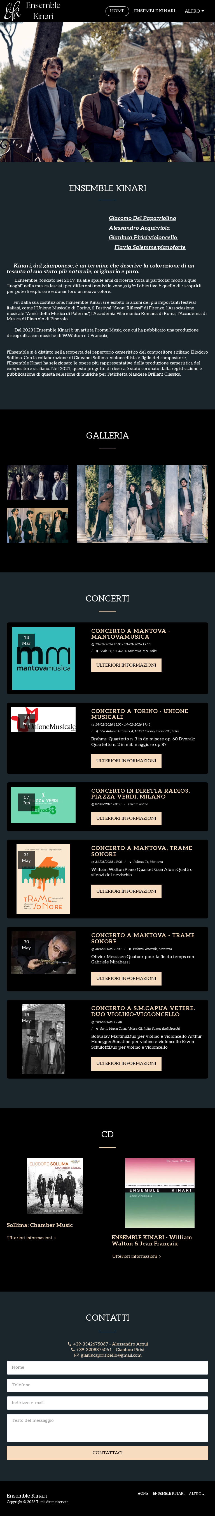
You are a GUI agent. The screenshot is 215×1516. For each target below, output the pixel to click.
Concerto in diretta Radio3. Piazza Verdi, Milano (140, 794)
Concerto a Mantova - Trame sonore (143, 938)
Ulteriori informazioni (126, 665)
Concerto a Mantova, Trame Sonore (141, 851)
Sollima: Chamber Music (40, 1225)
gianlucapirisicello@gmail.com (111, 1355)
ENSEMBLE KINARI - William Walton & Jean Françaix (152, 1240)
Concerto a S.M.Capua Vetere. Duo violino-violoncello (143, 1011)
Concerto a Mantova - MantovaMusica (130, 634)
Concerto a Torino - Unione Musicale (139, 714)
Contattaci (108, 1453)
